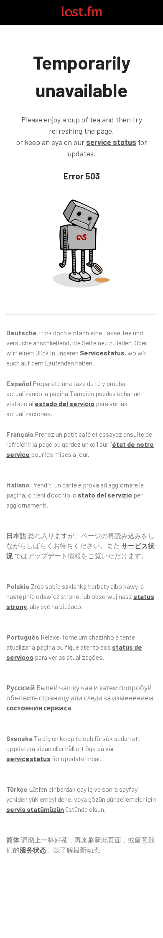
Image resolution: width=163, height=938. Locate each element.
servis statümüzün (35, 809)
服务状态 (33, 850)
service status (111, 142)
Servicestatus (102, 353)
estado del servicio (64, 403)
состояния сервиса (38, 708)
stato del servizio (105, 495)
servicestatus (28, 758)
